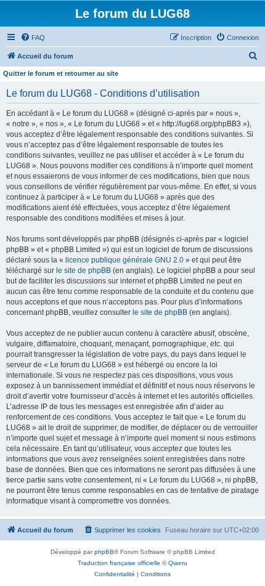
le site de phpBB (83, 270)
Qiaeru (177, 563)
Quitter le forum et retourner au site (60, 73)
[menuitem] (32, 37)
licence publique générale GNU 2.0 (124, 260)
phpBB (104, 551)
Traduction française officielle (119, 563)
